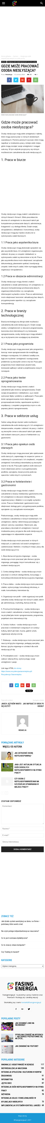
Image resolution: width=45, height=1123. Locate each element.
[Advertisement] (22, 30)
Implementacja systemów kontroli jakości (20, 1105)
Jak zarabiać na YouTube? (26, 1046)
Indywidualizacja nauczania (14, 1068)
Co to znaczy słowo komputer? (13, 945)
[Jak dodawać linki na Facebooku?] (7, 1026)
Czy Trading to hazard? (10, 952)
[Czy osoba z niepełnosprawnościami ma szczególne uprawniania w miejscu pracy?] (7, 781)
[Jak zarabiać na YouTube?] (7, 1049)
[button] (41, 3)
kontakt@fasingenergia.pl (31, 1002)
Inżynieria (5, 1094)
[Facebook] (16, 1009)
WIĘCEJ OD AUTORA (12, 746)
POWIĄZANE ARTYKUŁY (12, 742)
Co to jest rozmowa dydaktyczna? (14, 938)
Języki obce (6, 1083)
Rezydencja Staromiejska (11, 674)
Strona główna (6, 56)
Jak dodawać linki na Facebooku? (24, 1024)
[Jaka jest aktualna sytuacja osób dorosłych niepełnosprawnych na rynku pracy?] (7, 767)
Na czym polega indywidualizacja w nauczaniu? (20, 931)
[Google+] (22, 1009)
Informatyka (7, 1079)
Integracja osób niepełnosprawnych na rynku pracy (22, 62)
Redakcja (9, 74)
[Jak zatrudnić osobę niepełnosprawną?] (7, 756)
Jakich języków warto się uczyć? (11, 705)
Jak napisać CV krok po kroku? (33, 705)
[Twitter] (29, 1009)
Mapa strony (22, 1116)
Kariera (4, 62)
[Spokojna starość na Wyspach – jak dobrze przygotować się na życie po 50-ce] (7, 1038)
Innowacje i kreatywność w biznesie (17, 1064)
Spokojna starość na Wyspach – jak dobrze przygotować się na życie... (29, 1036)
